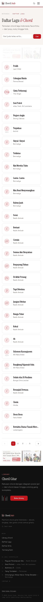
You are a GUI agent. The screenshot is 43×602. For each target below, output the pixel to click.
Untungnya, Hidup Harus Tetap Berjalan (21, 576)
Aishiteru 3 (13, 568)
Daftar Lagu (6, 542)
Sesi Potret (20, 564)
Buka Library (19, 498)
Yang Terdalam (16, 571)
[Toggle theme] (34, 3)
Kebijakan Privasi (9, 591)
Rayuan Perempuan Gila (20, 561)
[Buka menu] (39, 3)
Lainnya (5, 581)
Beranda (6, 14)
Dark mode (8, 526)
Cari (37, 36)
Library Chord (7, 538)
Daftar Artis (6, 546)
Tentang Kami (7, 550)
